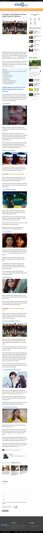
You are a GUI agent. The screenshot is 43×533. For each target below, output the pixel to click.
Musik (12, 470)
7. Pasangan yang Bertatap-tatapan (9, 82)
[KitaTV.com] (21, 5)
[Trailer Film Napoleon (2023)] (31, 41)
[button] (41, 9)
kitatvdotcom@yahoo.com (20, 527)
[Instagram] (37, 0)
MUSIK (13, 9)
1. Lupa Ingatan (5, 73)
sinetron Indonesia (5, 253)
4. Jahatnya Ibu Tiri (6, 78)
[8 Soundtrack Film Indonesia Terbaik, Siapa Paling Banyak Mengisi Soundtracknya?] (15, 468)
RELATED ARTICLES (6, 462)
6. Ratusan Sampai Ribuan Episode (9, 80)
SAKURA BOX (23, 9)
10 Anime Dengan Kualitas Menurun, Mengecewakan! (36, 89)
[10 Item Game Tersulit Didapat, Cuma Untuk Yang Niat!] (35, 63)
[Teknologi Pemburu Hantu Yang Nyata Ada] (31, 80)
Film (2, 12)
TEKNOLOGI (16, 9)
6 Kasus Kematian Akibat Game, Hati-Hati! (37, 94)
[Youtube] (41, 0)
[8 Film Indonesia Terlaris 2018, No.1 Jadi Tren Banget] (23, 468)
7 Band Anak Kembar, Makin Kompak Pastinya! (37, 84)
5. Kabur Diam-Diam (6, 79)
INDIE (31, 9)
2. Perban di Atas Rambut (7, 75)
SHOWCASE (5, 9)
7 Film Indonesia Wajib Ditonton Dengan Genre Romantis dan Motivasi (5, 472)
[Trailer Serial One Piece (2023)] (31, 37)
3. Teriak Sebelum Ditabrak (7, 76)
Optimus (11, 454)
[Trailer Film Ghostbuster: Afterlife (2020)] (31, 32)
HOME (2, 9)
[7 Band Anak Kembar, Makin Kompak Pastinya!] (31, 84)
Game (30, 65)
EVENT (28, 9)
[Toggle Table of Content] (25, 70)
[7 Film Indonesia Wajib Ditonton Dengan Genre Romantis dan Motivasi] (6, 468)
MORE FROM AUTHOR (15, 462)
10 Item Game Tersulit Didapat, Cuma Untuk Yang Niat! (34, 68)
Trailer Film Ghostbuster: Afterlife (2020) (37, 32)
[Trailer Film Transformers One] (31, 50)
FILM (9, 9)
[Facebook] (36, 0)
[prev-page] (2, 477)
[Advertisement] (14, 43)
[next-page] (4, 477)
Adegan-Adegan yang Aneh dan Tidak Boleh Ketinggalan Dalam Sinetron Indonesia (14, 72)
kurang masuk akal (14, 56)
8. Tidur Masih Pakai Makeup (8, 83)
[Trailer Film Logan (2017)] (31, 45)
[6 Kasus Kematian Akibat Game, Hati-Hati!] (31, 94)
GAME (20, 9)
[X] (39, 0)
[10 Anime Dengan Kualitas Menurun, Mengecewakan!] (31, 89)
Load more (34, 53)
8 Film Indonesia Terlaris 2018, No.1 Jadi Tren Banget (23, 472)
